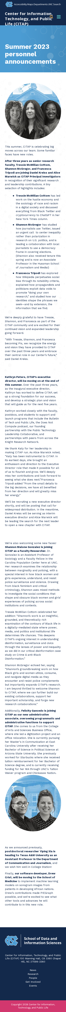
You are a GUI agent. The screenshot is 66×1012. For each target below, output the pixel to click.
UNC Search (54, 4)
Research (33, 974)
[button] (52, 17)
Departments (41, 4)
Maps (30, 4)
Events (33, 985)
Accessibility (20, 4)
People (33, 977)
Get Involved (33, 981)
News (33, 970)
